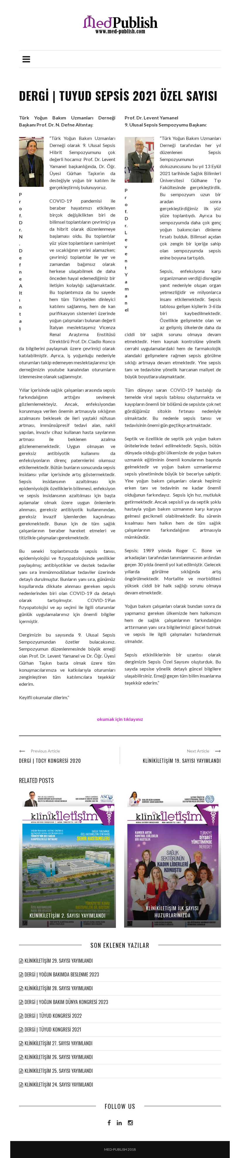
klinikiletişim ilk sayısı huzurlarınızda (172, 912)
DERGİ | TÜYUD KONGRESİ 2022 (53, 1015)
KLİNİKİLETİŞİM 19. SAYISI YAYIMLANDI (182, 760)
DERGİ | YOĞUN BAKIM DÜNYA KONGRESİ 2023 (66, 1001)
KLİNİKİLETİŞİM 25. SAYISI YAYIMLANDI (59, 1070)
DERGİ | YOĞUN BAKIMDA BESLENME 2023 (62, 974)
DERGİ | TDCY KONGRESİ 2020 (50, 760)
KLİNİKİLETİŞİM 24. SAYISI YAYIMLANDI (59, 1084)
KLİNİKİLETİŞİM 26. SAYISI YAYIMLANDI (59, 1056)
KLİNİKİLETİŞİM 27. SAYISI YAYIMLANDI (58, 1043)
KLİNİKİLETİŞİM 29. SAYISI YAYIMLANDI (59, 960)
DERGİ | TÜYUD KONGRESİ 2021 (53, 1029)
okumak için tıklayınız (120, 719)
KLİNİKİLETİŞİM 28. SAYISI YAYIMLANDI (59, 988)
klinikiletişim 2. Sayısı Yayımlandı (68, 915)
